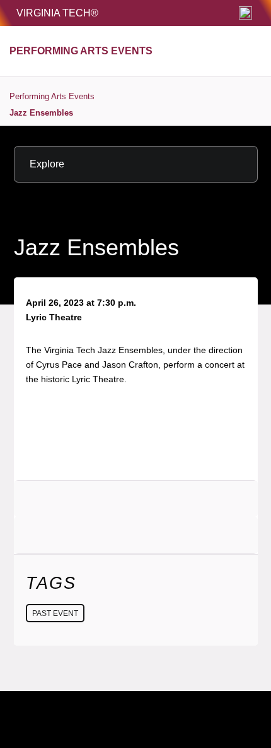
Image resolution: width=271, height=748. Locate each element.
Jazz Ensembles (41, 113)
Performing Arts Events (52, 96)
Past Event (55, 613)
